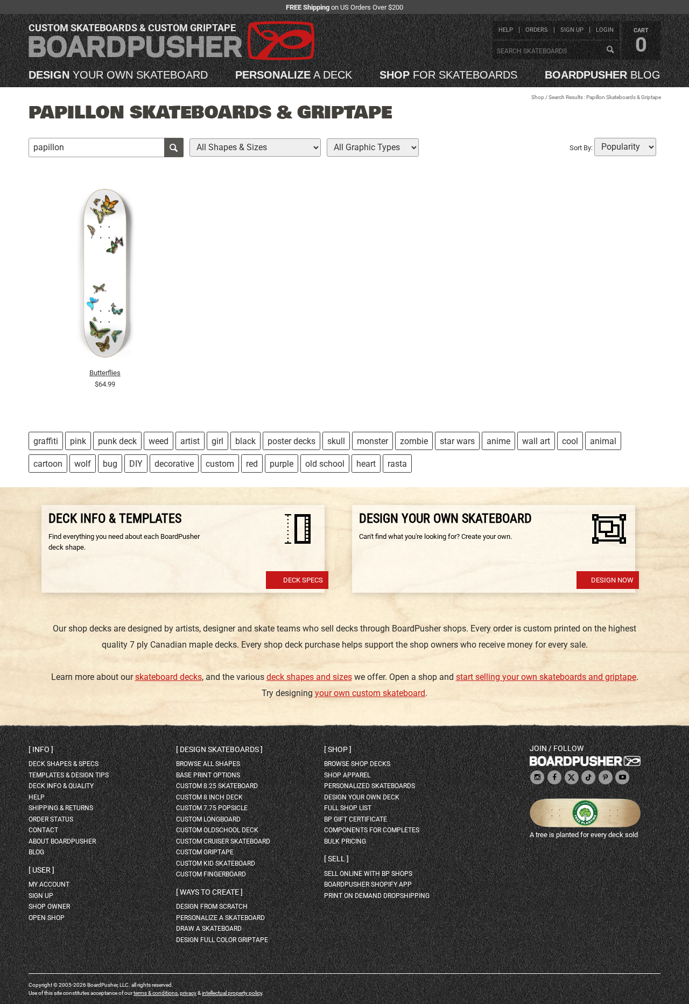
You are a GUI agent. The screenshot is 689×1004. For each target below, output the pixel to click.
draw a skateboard (209, 928)
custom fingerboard (211, 874)
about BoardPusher (62, 841)
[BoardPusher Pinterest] (606, 778)
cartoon (47, 464)
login (605, 29)
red (252, 464)
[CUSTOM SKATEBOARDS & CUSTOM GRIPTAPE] (171, 58)
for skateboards (448, 74)
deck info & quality (61, 786)
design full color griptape (222, 940)
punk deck (117, 441)
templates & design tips (69, 775)
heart (366, 464)
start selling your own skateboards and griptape (546, 677)
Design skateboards (219, 749)
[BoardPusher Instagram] (537, 778)
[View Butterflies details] (105, 276)
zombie (414, 441)
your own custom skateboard (370, 693)
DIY (136, 464)
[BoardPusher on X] (572, 778)
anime (498, 441)
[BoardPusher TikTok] (588, 778)
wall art (536, 441)
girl (217, 441)
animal (603, 441)
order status (51, 819)
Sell (336, 858)
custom (220, 464)
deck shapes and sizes (309, 677)
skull (336, 441)
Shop (537, 97)
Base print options (208, 775)
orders (536, 29)
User (41, 870)
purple (281, 464)
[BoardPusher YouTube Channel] (622, 778)
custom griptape (205, 852)
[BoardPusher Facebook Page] (554, 778)
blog (602, 74)
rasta (397, 464)
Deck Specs (303, 580)
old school (324, 464)
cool (570, 441)
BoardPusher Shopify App (368, 884)
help (505, 29)
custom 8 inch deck (209, 797)
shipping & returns (61, 808)
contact (43, 830)
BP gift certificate (355, 819)
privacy (188, 992)
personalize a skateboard (220, 918)
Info (41, 749)
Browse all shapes (208, 764)
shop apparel (347, 775)
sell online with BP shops (368, 873)
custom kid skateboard (215, 863)
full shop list (347, 808)
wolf (82, 464)
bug (110, 464)
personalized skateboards (369, 786)
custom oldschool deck (217, 830)
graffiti (45, 441)
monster (372, 441)
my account (49, 884)
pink (78, 441)
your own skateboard (118, 74)
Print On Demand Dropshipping (377, 896)
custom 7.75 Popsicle (212, 808)
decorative (174, 464)
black (245, 441)
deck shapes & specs (64, 764)
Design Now (612, 580)
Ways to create (209, 892)
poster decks (291, 441)
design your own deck (361, 797)
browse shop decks (357, 764)
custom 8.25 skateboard (217, 786)
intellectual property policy (232, 992)
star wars (457, 441)
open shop (47, 918)
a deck (293, 74)
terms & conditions (155, 992)
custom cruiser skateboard (223, 841)
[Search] (610, 50)
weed (158, 441)
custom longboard (208, 819)
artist (190, 441)
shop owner (49, 906)
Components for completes (371, 830)
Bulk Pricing (345, 841)
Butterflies (105, 373)
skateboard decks (168, 677)
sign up (571, 29)
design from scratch (212, 906)
